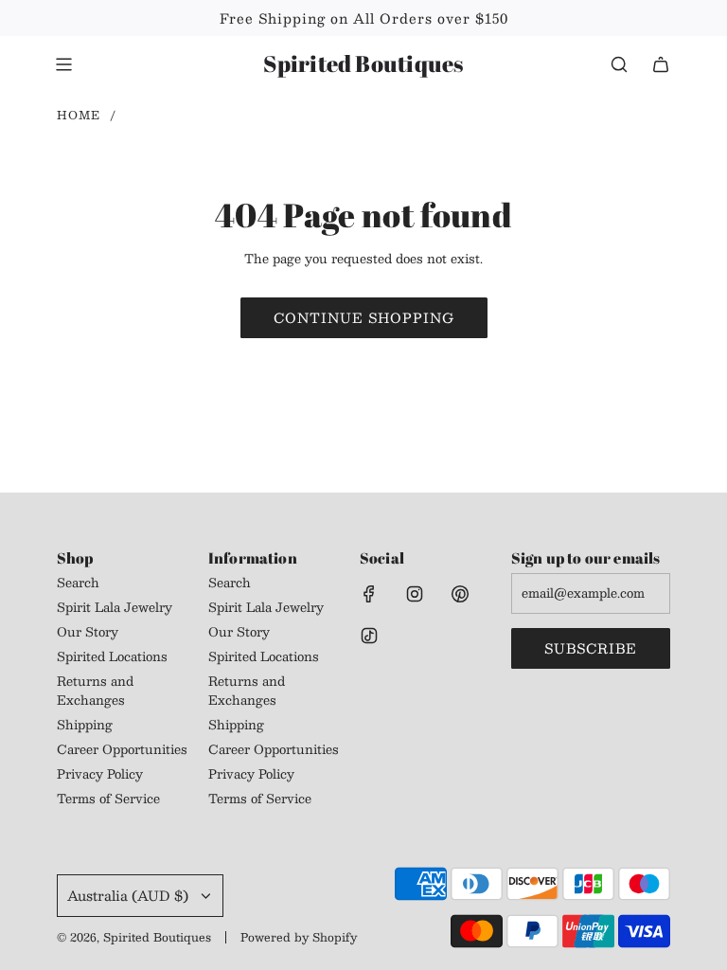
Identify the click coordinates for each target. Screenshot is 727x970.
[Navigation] (63, 64)
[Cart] (661, 64)
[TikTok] (369, 635)
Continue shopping (364, 317)
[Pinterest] (460, 594)
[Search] (619, 64)
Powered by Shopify (298, 936)
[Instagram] (414, 594)
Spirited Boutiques (363, 64)
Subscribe (590, 648)
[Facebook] (369, 594)
